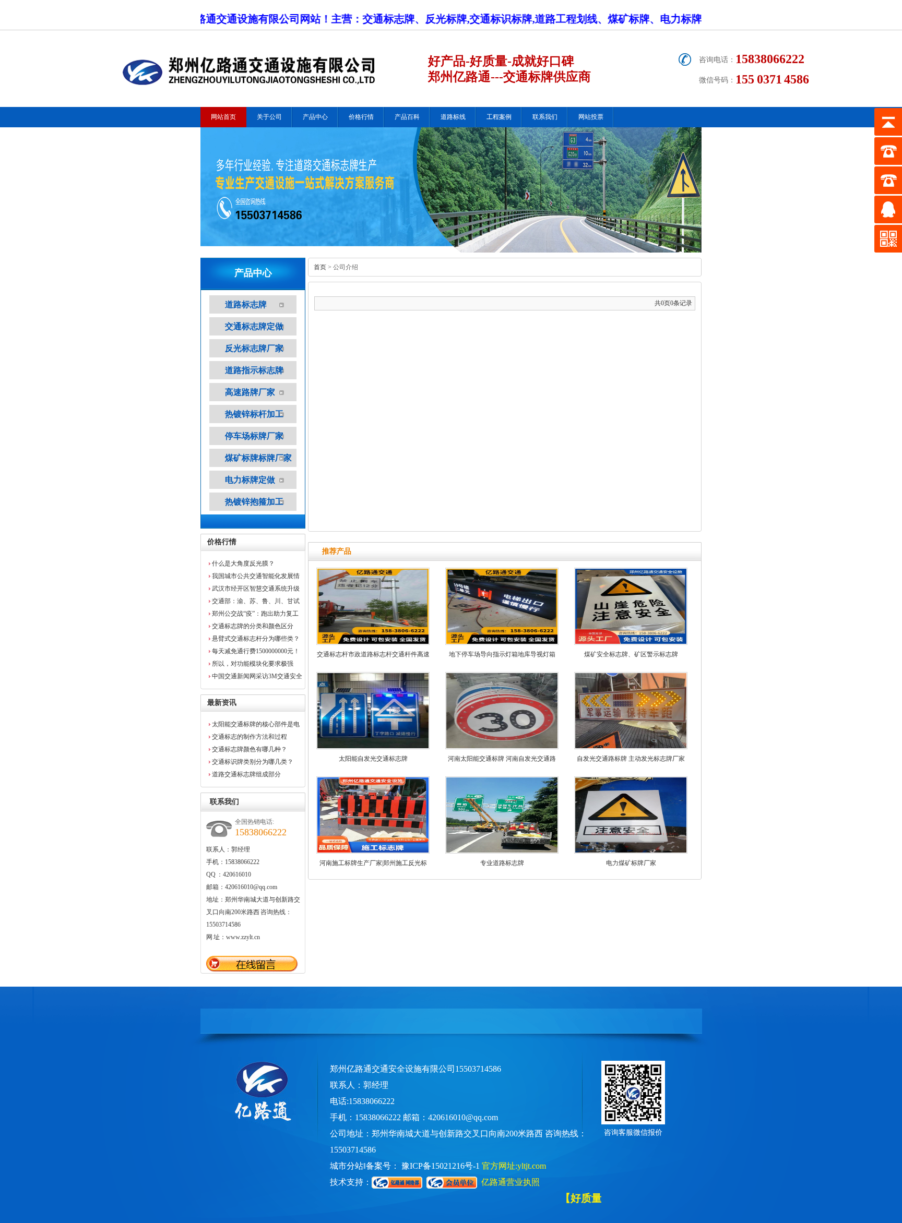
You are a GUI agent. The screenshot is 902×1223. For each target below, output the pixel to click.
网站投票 (590, 117)
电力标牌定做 (250, 479)
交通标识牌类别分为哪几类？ (252, 761)
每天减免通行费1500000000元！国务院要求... (256, 652)
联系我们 (544, 117)
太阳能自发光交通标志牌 (373, 758)
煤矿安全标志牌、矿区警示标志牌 (631, 654)
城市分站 (346, 1165)
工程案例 (499, 117)
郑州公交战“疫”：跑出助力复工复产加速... (255, 615)
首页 (320, 267)
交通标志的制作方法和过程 (249, 736)
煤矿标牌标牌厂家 (258, 457)
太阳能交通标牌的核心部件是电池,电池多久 (256, 725)
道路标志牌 (246, 304)
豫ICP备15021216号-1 (440, 1165)
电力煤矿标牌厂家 (631, 863)
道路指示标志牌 (254, 370)
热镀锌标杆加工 (254, 414)
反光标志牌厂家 (254, 348)
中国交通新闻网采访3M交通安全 (257, 676)
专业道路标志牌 (502, 863)
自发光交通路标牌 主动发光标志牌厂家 (631, 758)
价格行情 (361, 117)
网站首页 (223, 117)
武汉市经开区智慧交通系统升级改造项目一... (256, 590)
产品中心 (315, 117)
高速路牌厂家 (250, 392)
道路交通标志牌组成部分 (246, 774)
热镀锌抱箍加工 (254, 501)
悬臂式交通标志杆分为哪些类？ (256, 638)
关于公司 (269, 117)
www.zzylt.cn (243, 937)
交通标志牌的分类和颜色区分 (252, 626)
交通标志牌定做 (254, 326)
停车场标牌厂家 (254, 435)
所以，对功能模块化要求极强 (252, 663)
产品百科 (407, 117)
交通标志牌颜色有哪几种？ (249, 749)
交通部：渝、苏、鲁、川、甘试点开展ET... (256, 602)
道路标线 (453, 117)
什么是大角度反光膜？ (243, 563)
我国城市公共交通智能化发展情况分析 (256, 577)
